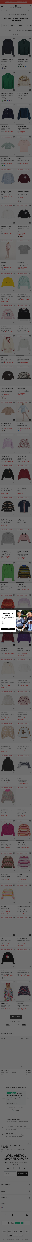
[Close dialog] (31, 611)
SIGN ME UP (8, 628)
